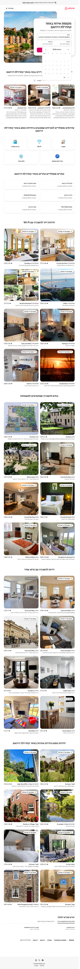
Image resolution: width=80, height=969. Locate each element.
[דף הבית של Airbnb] (70, 8)
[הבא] (34, 80)
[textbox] (63, 44)
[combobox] (54, 37)
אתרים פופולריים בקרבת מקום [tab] (45, 921)
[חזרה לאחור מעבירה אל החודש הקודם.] (68, 49)
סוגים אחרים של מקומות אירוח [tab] (66, 921)
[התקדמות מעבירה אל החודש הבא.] (45, 49)
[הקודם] (44, 80)
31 (64, 77)
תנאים (36, 966)
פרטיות (42, 966)
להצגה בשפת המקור (28, 2)
